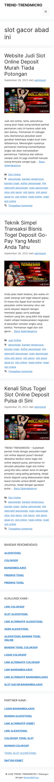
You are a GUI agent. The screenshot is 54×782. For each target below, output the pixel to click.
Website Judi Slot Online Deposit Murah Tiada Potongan (24, 64)
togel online (35, 196)
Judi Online (14, 340)
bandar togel (11, 183)
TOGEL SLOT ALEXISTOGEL (20, 753)
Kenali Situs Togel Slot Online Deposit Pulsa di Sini (26, 394)
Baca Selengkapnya (25, 331)
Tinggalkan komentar (20, 205)
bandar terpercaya (32, 179)
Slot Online (14, 174)
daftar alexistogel (31, 183)
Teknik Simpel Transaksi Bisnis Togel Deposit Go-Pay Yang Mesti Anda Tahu (25, 235)
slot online (21, 196)
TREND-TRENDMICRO (23, 5)
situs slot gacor (13, 192)
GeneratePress (31, 777)
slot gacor (28, 192)
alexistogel (14, 179)
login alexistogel (38, 187)
